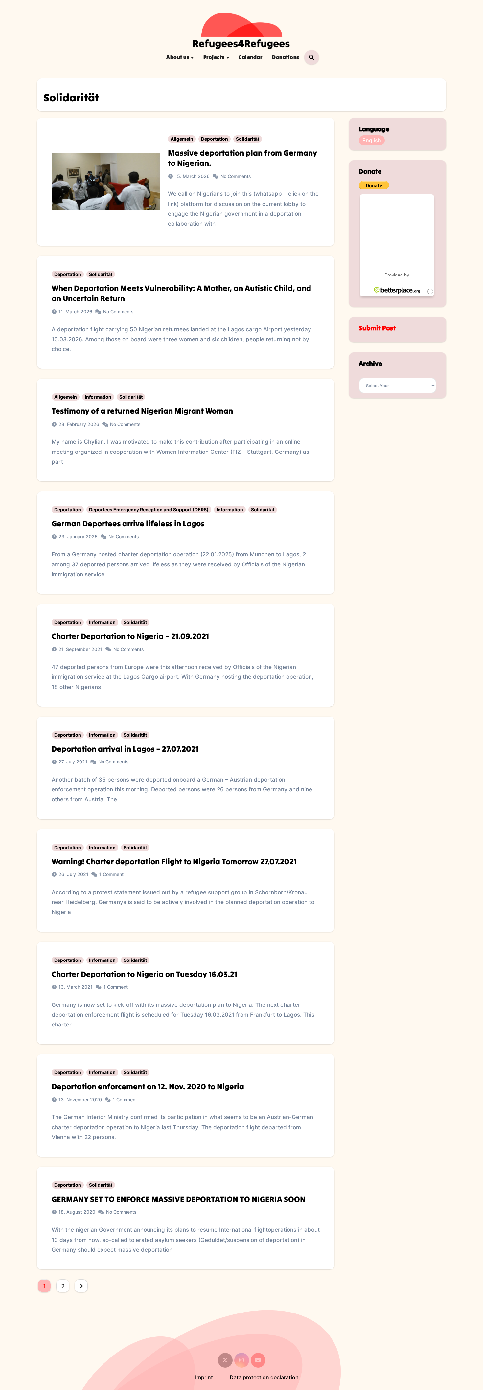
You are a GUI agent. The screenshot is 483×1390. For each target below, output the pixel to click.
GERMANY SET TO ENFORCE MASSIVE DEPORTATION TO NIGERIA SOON (179, 1199)
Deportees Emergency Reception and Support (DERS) (149, 509)
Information (98, 397)
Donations (285, 57)
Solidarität (247, 139)
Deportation (214, 139)
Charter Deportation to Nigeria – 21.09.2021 (130, 636)
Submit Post (377, 328)
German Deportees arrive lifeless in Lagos (128, 523)
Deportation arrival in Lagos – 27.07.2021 (125, 749)
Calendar (250, 57)
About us (178, 57)
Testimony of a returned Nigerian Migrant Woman (142, 411)
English (371, 140)
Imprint (204, 1377)
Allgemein (182, 139)
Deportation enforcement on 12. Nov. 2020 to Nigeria (148, 1086)
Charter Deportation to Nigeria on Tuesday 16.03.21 (144, 974)
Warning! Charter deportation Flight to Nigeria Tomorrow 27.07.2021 (174, 861)
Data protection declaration (264, 1377)
